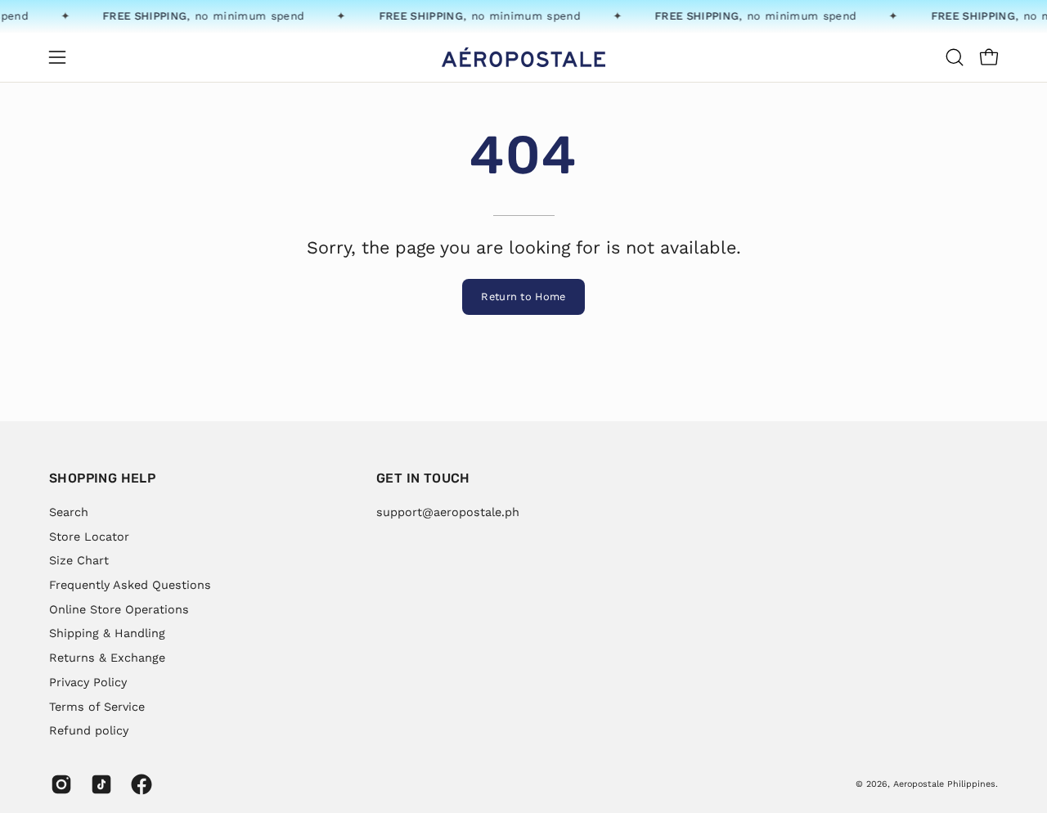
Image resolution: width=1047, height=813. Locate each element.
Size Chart (79, 560)
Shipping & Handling (107, 633)
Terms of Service (97, 705)
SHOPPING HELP (102, 478)
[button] (954, 57)
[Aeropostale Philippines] (523, 57)
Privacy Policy (88, 681)
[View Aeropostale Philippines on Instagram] (58, 784)
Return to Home (523, 296)
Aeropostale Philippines (944, 784)
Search (68, 512)
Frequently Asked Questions (130, 584)
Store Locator (89, 535)
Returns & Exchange (107, 657)
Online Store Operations (119, 608)
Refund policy (88, 730)
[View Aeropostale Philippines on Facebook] (138, 784)
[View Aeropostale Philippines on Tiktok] (98, 784)
